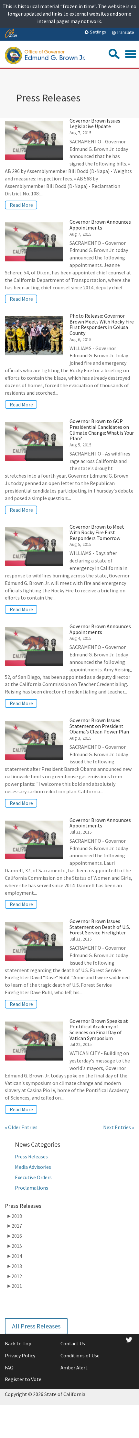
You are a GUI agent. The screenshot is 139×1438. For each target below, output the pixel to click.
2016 (14, 1236)
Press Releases (31, 1156)
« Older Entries (21, 1127)
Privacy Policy (20, 1355)
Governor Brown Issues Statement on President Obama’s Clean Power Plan (99, 726)
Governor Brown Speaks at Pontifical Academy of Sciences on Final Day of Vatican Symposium (99, 1029)
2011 (14, 1286)
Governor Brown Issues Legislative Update (95, 123)
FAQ (9, 1367)
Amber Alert (74, 1367)
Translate (125, 32)
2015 (14, 1246)
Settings (97, 32)
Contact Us (72, 1343)
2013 (14, 1266)
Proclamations (31, 1187)
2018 (14, 1216)
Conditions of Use (80, 1355)
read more (21, 205)
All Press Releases (36, 1326)
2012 (14, 1276)
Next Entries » (118, 1127)
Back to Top (18, 1343)
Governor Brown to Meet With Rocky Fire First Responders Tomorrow (97, 532)
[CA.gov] (11, 34)
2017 (14, 1225)
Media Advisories (33, 1167)
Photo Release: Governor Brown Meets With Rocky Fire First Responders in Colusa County (102, 324)
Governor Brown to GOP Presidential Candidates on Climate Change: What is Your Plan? (102, 430)
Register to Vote (23, 1379)
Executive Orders (33, 1177)
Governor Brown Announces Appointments (100, 224)
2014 (14, 1256)
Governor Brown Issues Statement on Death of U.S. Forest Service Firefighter (100, 927)
